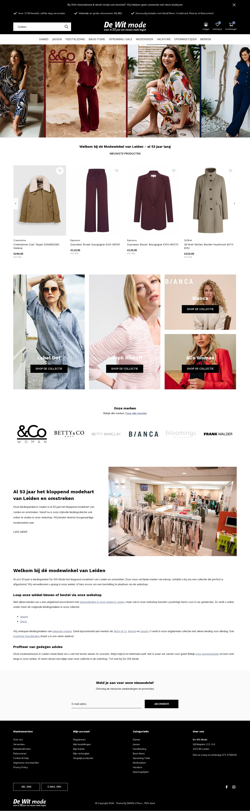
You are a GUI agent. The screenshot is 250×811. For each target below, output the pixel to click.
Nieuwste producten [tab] (125, 153)
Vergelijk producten (83, 758)
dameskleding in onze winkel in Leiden (102, 602)
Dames (43, 39)
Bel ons (26, 786)
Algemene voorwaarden (26, 762)
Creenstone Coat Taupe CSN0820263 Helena (36, 246)
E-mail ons (54, 786)
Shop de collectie (49, 368)
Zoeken (66, 26)
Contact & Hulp (21, 758)
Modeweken (144, 39)
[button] (120, 131)
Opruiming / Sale (120, 39)
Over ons (18, 739)
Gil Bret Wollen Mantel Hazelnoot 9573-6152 (209, 246)
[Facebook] (227, 787)
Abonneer (161, 703)
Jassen (57, 39)
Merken (205, 39)
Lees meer (20, 531)
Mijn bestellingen (82, 744)
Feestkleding (75, 39)
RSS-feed (149, 803)
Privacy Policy (20, 767)
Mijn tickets (79, 749)
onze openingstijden (207, 653)
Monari (132, 631)
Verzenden (19, 744)
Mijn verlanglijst (81, 753)
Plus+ (139, 803)
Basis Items (97, 39)
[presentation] (15, 203)
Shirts (23, 621)
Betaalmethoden (22, 749)
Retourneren (20, 753)
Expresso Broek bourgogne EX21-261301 (95, 244)
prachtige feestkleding (26, 636)
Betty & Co (120, 631)
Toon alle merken (136, 413)
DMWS (130, 803)
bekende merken (62, 631)
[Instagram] (233, 787)
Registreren (79, 739)
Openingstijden (185, 39)
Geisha (144, 631)
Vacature (164, 39)
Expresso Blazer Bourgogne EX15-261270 (152, 244)
